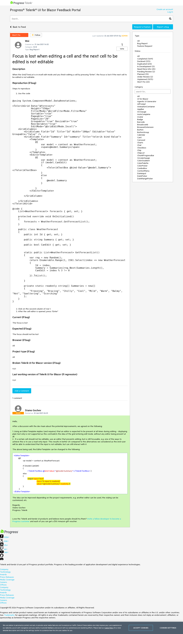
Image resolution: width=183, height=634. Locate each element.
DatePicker (142, 176)
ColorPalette (142, 163)
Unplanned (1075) (145, 79)
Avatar (140, 117)
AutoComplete (143, 114)
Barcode (141, 122)
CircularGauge (143, 158)
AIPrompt (141, 104)
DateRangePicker (145, 178)
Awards (3, 574)
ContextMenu (143, 171)
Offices (3, 584)
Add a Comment (22, 390)
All (138, 41)
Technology (5, 572)
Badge (140, 119)
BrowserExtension (145, 127)
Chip (139, 150)
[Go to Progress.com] (9, 533)
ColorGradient (143, 160)
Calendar (141, 135)
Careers (3, 582)
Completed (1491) (145, 58)
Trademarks (9, 615)
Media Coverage (7, 579)
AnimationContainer (146, 106)
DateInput (141, 173)
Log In (170, 12)
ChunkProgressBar (145, 155)
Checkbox (141, 147)
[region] (91, 628)
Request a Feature (142, 27)
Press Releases (7, 577)
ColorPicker (142, 165)
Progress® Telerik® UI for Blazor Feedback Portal (45, 10)
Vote (122, 48)
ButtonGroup (143, 132)
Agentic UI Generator (146, 101)
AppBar (140, 109)
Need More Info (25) (146, 69)
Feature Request (144, 46)
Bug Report (142, 43)
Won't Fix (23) (143, 82)
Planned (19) (143, 74)
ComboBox (142, 168)
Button (140, 129)
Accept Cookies (140, 628)
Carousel (141, 140)
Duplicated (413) (144, 64)
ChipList (141, 153)
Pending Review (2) (146, 71)
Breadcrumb (142, 124)
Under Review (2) (145, 76)
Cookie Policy (109, 628)
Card (139, 137)
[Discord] (1, 559)
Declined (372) (143, 61)
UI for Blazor (142, 99)
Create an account (165, 9)
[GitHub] (1, 556)
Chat (139, 145)
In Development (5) (146, 66)
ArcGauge (141, 111)
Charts (140, 142)
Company (4, 569)
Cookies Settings (168, 628)
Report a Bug (163, 27)
